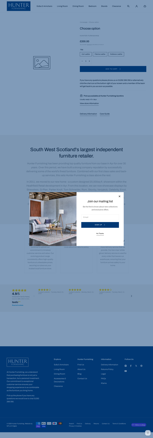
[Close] (119, 196)
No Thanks (100, 233)
